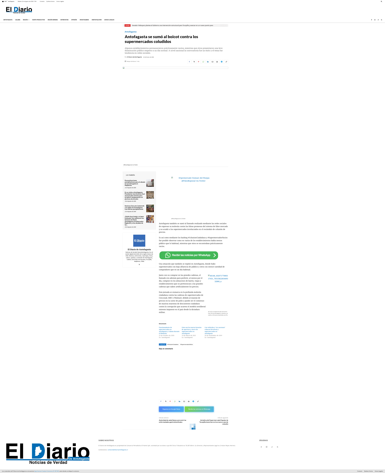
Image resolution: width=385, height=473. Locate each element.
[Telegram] (222, 62)
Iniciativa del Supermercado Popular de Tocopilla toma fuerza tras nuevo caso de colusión (213, 422)
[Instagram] (374, 19)
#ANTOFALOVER (97, 20)
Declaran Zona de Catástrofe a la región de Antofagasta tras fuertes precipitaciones (134, 207)
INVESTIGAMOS (84, 20)
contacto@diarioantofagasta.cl (118, 450)
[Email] (212, 62)
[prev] (222, 25)
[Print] (217, 62)
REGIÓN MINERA (53, 20)
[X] (381, 19)
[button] (381, 1)
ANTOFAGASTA (7, 20)
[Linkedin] (208, 62)
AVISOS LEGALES (109, 20)
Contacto (42, 1)
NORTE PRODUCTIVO (38, 20)
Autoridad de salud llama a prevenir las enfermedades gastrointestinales (172, 421)
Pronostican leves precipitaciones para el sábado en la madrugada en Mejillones (135, 182)
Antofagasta (131, 32)
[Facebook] (371, 19)
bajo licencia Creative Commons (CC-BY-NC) (46, 471)
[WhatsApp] (203, 62)
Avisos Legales (60, 1)
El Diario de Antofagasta (134, 57)
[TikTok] (378, 19)
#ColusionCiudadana (172, 344)
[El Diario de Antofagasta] (139, 241)
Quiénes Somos (50, 1)
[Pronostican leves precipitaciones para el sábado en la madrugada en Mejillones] (150, 183)
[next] (225, 25)
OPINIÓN (74, 20)
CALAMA (17, 20)
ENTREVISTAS (64, 20)
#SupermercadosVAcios (186, 344)
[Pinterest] (199, 62)
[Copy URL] (226, 62)
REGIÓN (25, 20)
